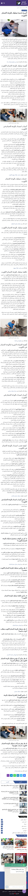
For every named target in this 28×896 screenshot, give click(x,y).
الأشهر (20, 782)
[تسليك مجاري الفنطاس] (21, 859)
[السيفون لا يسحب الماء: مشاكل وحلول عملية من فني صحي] (23, 787)
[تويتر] (21, 775)
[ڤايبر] (8, 775)
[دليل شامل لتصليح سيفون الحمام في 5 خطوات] (23, 805)
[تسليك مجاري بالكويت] (7, 859)
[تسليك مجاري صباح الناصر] (21, 843)
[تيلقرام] (11, 775)
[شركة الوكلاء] (21, 3)
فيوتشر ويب (11, 893)
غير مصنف (24, 828)
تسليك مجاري (19, 7)
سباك (25, 824)
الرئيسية (24, 7)
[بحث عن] (4, 3)
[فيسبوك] (24, 775)
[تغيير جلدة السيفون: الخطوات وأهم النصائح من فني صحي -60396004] (23, 811)
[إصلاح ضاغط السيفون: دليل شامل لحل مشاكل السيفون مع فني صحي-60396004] (23, 799)
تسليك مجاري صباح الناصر (22, 849)
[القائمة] (1, 3)
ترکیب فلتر (24, 826)
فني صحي (24, 821)
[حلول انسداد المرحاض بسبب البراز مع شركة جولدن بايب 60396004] (23, 793)
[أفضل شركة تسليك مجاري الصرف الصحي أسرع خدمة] (7, 841)
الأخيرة (7, 782)
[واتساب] (14, 775)
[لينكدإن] (18, 775)
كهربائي (24, 830)
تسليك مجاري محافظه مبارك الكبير (19, 832)
